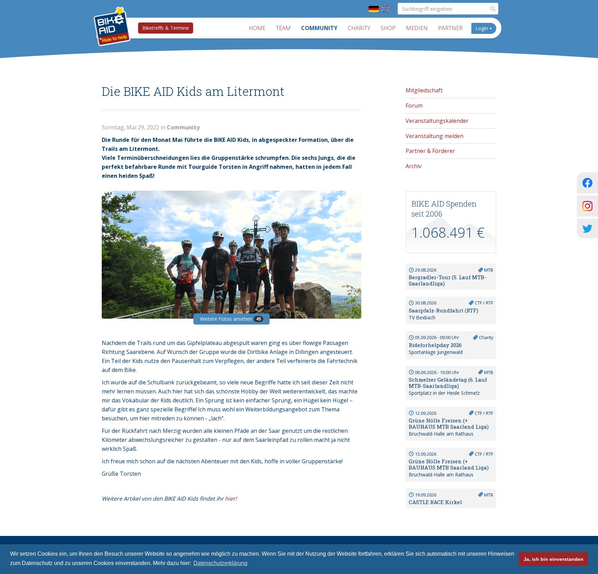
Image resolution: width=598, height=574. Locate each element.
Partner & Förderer (430, 151)
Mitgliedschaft (424, 90)
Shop (388, 28)
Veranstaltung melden (434, 136)
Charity (359, 28)
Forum (414, 105)
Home (257, 28)
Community (319, 28)
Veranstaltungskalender (437, 121)
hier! (231, 498)
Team (283, 28)
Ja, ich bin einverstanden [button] (553, 559)
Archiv (414, 166)
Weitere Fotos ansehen (230, 319)
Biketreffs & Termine (165, 28)
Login (482, 28)
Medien (417, 28)
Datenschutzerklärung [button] (220, 563)
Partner (450, 28)
